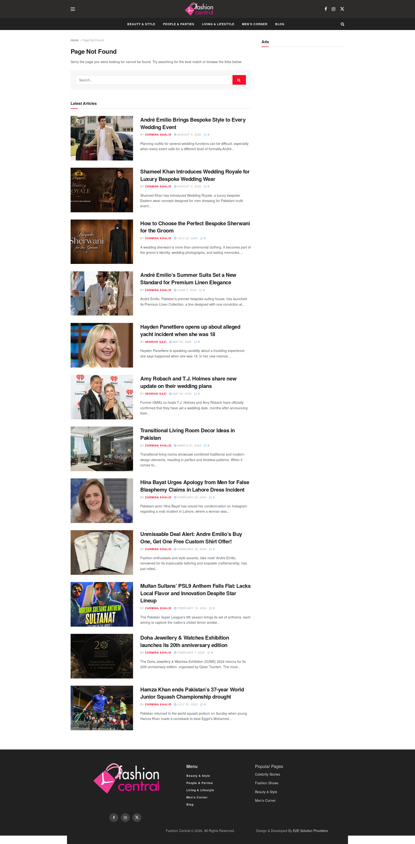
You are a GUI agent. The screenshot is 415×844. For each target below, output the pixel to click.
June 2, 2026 (187, 290)
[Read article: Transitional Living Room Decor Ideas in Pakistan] (102, 449)
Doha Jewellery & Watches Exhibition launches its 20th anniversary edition (184, 641)
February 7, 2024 (191, 652)
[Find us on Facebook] (325, 9)
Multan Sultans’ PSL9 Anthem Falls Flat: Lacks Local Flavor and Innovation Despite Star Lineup (195, 593)
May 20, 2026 (182, 342)
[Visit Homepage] (199, 9)
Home (75, 40)
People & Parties (178, 24)
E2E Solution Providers (310, 830)
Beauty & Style (141, 24)
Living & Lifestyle (218, 24)
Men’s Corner (255, 24)
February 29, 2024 (192, 497)
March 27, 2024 (189, 445)
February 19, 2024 (192, 608)
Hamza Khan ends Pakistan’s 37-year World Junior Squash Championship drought (192, 693)
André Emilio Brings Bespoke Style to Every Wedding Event (193, 123)
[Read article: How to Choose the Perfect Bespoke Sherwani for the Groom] (102, 242)
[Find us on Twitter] (342, 9)
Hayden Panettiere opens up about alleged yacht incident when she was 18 (190, 330)
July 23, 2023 (187, 704)
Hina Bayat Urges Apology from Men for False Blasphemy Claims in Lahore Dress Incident (194, 485)
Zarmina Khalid (158, 134)
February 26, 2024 (192, 549)
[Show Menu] (73, 9)
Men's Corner (265, 800)
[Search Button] (342, 24)
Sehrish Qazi (156, 342)
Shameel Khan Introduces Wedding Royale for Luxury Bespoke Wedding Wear (195, 175)
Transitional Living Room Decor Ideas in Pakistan (187, 433)
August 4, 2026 (189, 134)
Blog (279, 24)
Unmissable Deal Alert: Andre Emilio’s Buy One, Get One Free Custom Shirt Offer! (191, 537)
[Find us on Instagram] (333, 9)
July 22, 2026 (187, 238)
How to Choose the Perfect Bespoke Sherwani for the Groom (195, 226)
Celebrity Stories (267, 774)
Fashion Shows (266, 782)
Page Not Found (93, 40)
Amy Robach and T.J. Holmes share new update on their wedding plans (188, 382)
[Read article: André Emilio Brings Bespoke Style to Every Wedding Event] (102, 138)
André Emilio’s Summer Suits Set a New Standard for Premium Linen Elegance (188, 278)
